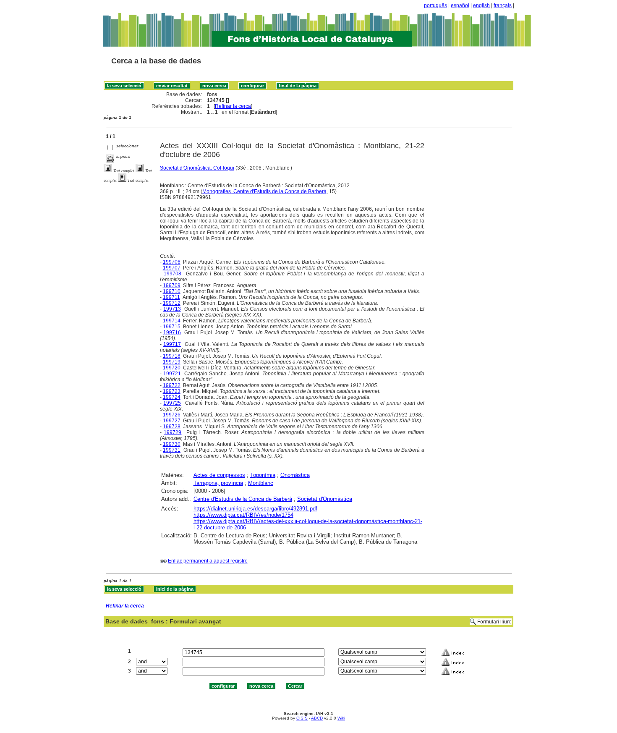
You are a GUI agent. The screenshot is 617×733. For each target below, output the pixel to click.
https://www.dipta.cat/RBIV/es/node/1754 (243, 515)
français (503, 5)
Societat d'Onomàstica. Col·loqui (197, 168)
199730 (171, 444)
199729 (172, 432)
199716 (172, 332)
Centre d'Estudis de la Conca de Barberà (242, 499)
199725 (172, 403)
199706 (171, 262)
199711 (171, 297)
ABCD (317, 718)
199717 (172, 344)
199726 (171, 415)
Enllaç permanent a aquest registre (208, 561)
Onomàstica (295, 475)
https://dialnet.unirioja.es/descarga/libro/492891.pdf (255, 508)
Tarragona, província (218, 483)
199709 (171, 285)
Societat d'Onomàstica (324, 499)
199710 (171, 291)
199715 (171, 327)
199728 (171, 426)
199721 (172, 374)
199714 (171, 321)
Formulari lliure (494, 622)
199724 (171, 397)
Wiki (341, 718)
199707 (171, 268)
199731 (171, 450)
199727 (171, 421)
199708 (172, 274)
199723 (171, 391)
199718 (171, 356)
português (435, 5)
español (460, 5)
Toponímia (262, 475)
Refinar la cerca (233, 106)
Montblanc (260, 483)
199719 (171, 362)
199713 (172, 309)
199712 (171, 303)
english (481, 5)
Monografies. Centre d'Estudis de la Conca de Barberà (264, 191)
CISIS (302, 718)
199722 (171, 385)
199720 (171, 368)
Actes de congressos (219, 475)
